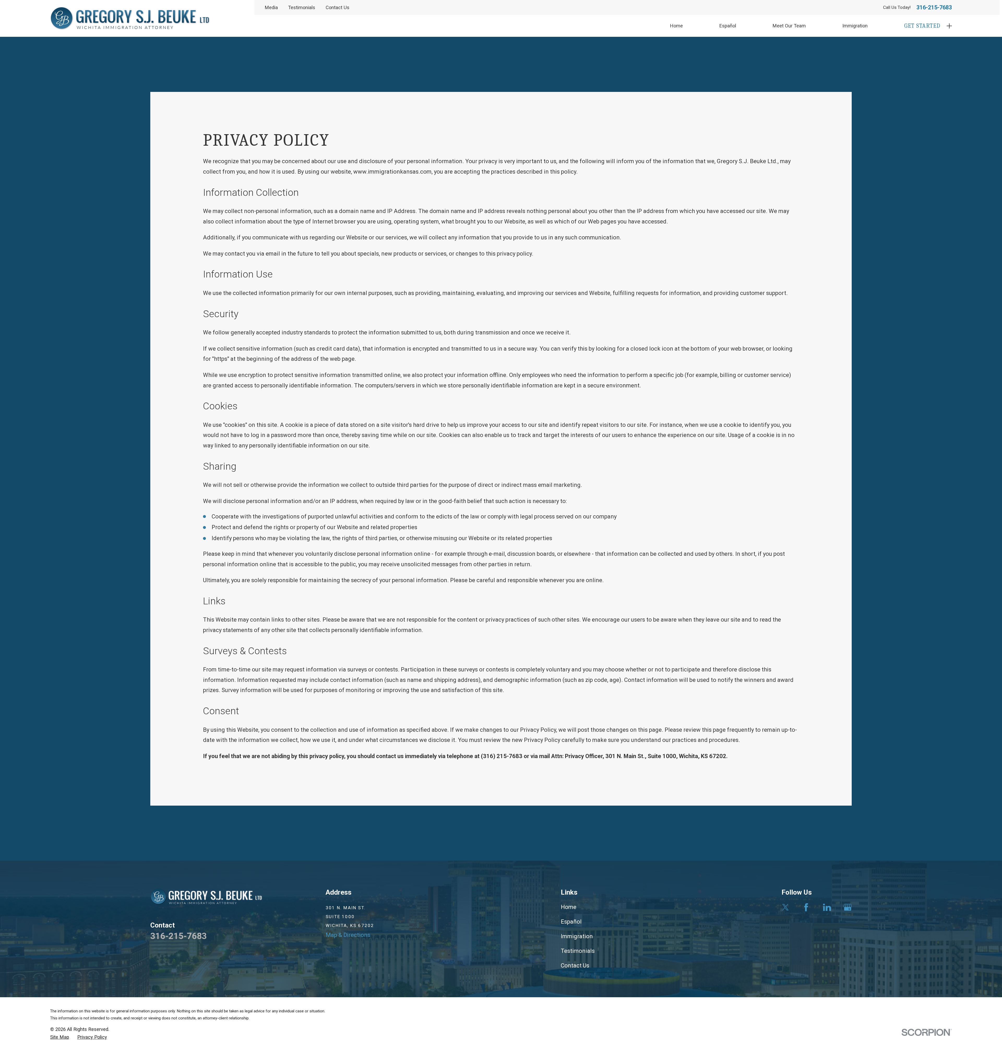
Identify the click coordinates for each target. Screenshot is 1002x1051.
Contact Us (337, 7)
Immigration (577, 936)
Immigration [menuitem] (855, 25)
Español (571, 921)
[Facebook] (806, 907)
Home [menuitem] (676, 25)
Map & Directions (348, 935)
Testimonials (301, 7)
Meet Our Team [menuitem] (789, 25)
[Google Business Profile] (848, 907)
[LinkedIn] (827, 907)
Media (271, 7)
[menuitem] (59, 1037)
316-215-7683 (934, 7)
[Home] (130, 18)
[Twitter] (786, 907)
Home (568, 907)
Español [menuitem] (727, 25)
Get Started (922, 25)
